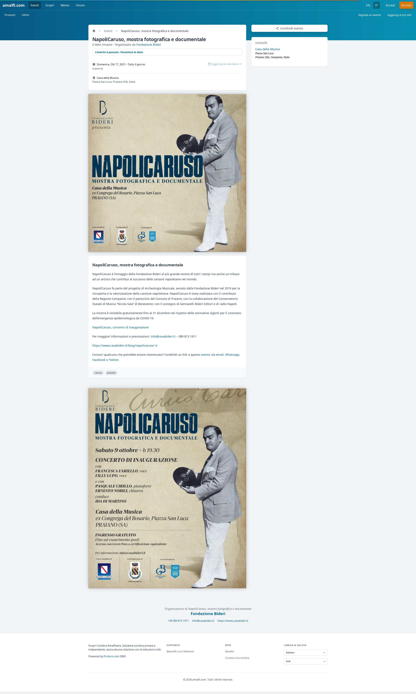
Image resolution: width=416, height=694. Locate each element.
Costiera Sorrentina (237, 658)
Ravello (229, 651)
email (220, 355)
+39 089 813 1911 (178, 621)
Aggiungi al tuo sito (399, 15)
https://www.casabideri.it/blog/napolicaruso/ (123, 345)
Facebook (98, 360)
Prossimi (10, 15)
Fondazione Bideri (148, 44)
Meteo (65, 5)
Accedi (390, 5)
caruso (98, 372)
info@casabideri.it (163, 336)
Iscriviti (406, 5)
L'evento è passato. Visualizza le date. (119, 52)
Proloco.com (111, 656)
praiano (111, 372)
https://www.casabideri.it (232, 621)
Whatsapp (232, 355)
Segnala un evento (369, 15)
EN (368, 5)
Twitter (114, 360)
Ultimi (25, 15)
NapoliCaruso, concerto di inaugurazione (120, 327)
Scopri (50, 5)
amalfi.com (14, 5)
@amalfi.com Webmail (180, 651)
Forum (80, 5)
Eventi (35, 5)
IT (376, 5)
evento (205, 355)
